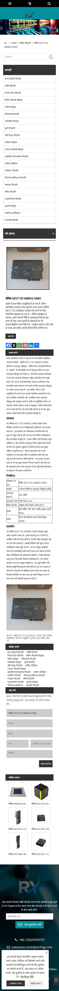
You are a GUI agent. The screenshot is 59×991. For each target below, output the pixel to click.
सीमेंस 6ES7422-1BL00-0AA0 (41, 828)
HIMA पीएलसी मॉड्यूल (14, 149)
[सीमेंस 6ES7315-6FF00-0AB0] (41, 791)
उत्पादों (14, 42)
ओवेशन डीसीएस (11, 163)
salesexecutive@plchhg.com (31, 947)
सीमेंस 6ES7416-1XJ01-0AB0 (18, 828)
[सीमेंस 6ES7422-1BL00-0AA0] (41, 816)
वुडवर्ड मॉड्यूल (10, 205)
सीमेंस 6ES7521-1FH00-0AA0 (41, 854)
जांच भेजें (11, 336)
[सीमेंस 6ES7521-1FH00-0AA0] (41, 841)
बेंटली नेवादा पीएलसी (13, 92)
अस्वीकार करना (16, 983)
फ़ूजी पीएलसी (10, 128)
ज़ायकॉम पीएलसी (11, 219)
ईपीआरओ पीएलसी (12, 113)
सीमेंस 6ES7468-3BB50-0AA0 (18, 854)
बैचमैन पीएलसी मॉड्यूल (13, 99)
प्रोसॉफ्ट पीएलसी (11, 170)
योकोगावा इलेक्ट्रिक (12, 212)
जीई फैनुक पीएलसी (12, 135)
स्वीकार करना (35, 983)
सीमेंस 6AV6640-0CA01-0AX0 (18, 803)
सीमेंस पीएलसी (25, 42)
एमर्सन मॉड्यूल (10, 106)
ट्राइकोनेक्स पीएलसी (13, 198)
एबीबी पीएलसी (10, 85)
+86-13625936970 (31, 940)
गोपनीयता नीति (27, 976)
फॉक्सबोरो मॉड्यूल (12, 120)
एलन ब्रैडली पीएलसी (13, 78)
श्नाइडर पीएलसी (11, 184)
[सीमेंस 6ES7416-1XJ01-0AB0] (18, 816)
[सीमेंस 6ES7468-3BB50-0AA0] (18, 841)
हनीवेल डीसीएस (11, 142)
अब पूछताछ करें (32, 924)
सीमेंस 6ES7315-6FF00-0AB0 (41, 803)
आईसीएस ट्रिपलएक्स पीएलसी (16, 156)
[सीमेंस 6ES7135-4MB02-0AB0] (28, 268)
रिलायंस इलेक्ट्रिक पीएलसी (15, 177)
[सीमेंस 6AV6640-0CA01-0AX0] (18, 791)
